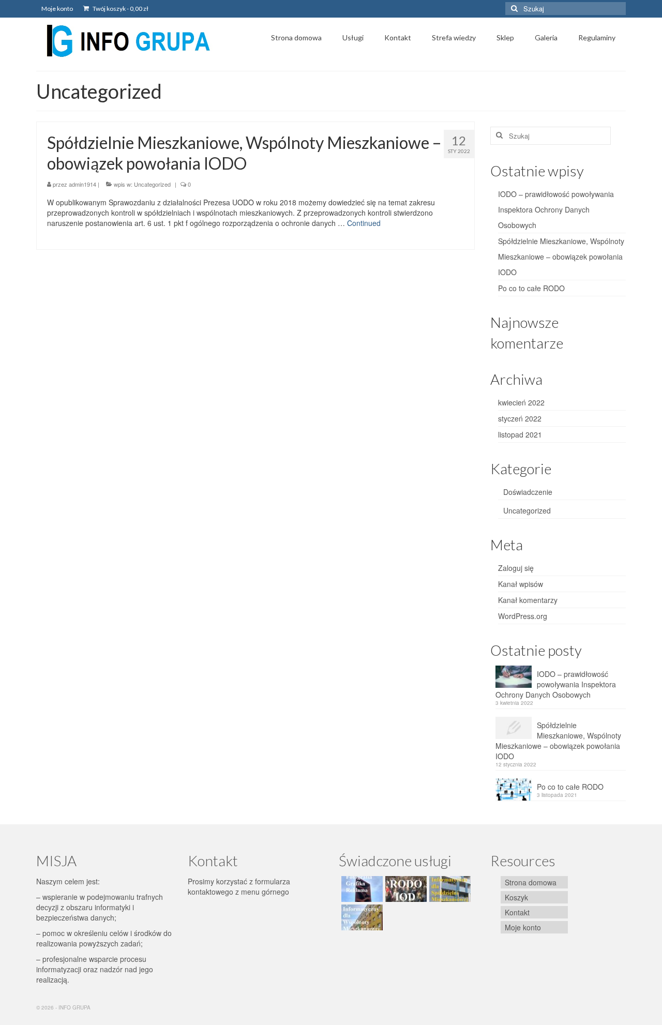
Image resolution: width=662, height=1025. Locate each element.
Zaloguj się (516, 568)
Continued (364, 223)
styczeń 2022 (519, 418)
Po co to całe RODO (531, 288)
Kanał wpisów (520, 584)
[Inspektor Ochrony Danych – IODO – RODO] (405, 889)
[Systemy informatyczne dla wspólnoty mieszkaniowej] (361, 917)
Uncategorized (152, 184)
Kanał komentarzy (528, 600)
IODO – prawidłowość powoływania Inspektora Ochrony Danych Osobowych (556, 209)
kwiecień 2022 (521, 402)
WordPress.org (522, 616)
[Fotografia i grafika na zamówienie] (361, 889)
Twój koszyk (120, 8)
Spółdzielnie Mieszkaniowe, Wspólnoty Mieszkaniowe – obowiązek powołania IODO (561, 256)
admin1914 (82, 184)
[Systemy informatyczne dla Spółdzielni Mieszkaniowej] (449, 889)
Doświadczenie (527, 492)
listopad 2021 (520, 434)
